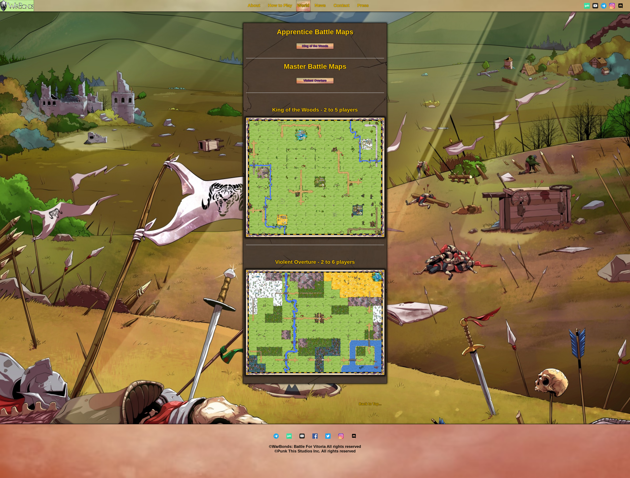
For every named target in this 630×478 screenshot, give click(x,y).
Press (363, 5)
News (320, 5)
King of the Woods (315, 46)
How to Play (280, 5)
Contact (341, 5)
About (254, 5)
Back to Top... (370, 404)
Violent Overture (315, 80)
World (303, 5)
